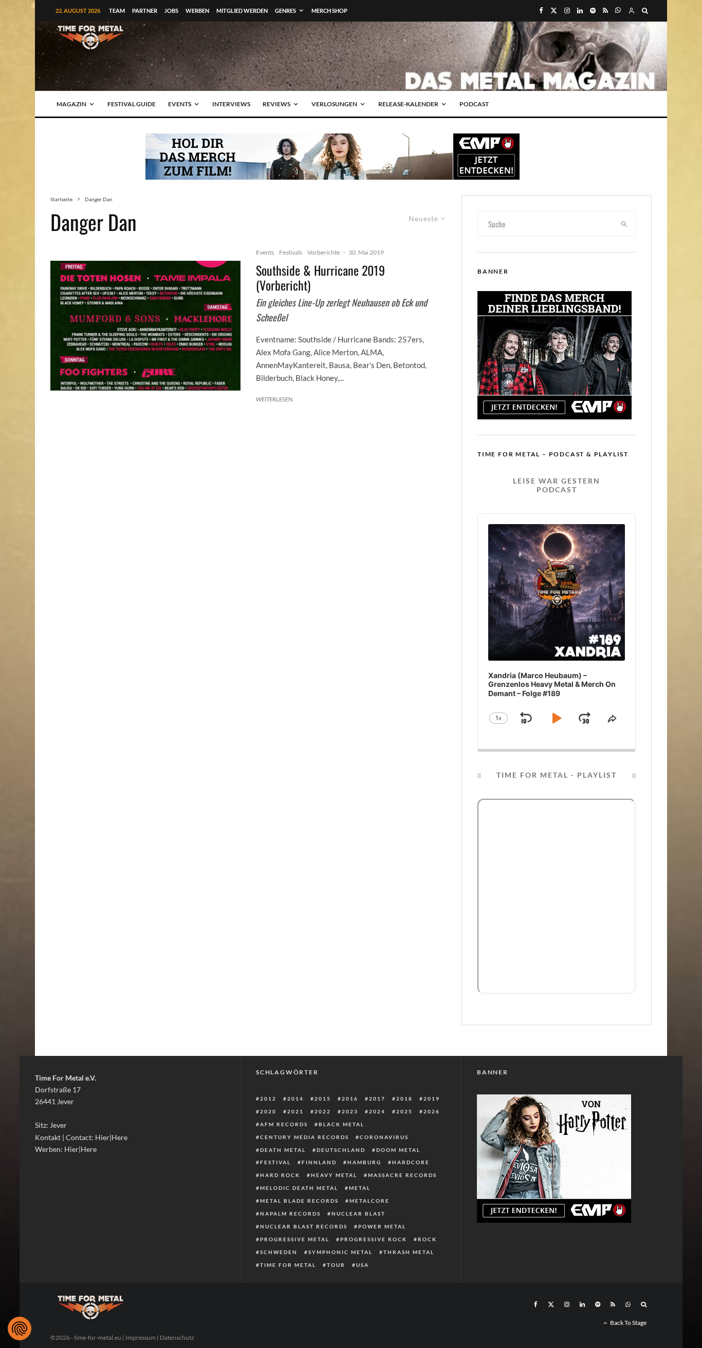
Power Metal (382, 1226)
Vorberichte (323, 252)
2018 (404, 1098)
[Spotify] (592, 10)
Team (117, 10)
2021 (295, 1111)
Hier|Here (111, 1137)
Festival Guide (131, 104)
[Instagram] (567, 10)
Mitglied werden (242, 10)
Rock (427, 1239)
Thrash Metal (408, 1252)
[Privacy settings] (19, 1328)
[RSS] (605, 10)
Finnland (319, 1162)
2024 (377, 1111)
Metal (360, 1188)
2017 (377, 1098)
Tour (336, 1265)
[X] (554, 10)
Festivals (290, 252)
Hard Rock (280, 1175)
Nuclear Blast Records (303, 1226)
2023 (350, 1111)
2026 (431, 1111)
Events (179, 104)
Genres (285, 10)
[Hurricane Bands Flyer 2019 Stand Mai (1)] (145, 326)
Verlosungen (334, 104)
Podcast (474, 104)
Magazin (71, 104)
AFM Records (284, 1124)
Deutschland (341, 1150)
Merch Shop (329, 10)
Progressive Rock (373, 1239)
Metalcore (369, 1201)
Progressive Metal (294, 1239)
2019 (431, 1098)
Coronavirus (384, 1137)
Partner (144, 10)
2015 (323, 1098)
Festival (275, 1162)
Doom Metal (398, 1150)
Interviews (231, 104)
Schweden (279, 1252)
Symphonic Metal (340, 1252)
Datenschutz (177, 1337)
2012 (268, 1098)
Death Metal (283, 1150)
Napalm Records (290, 1213)
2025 (404, 1111)
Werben (197, 10)
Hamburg (364, 1162)
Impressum (140, 1337)
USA (362, 1265)
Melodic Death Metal (299, 1188)
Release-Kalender (408, 104)
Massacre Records (402, 1175)
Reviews (276, 104)
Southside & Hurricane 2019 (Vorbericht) (320, 278)
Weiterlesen (274, 399)
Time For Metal (288, 1265)
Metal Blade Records (299, 1201)
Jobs (171, 10)
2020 (268, 1111)
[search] (624, 223)
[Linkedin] (580, 10)
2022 (323, 1111)
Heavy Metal (334, 1175)
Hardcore (411, 1162)
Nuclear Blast (358, 1213)
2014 (295, 1098)
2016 (350, 1098)
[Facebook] (541, 10)
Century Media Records (304, 1137)
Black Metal (341, 1124)
